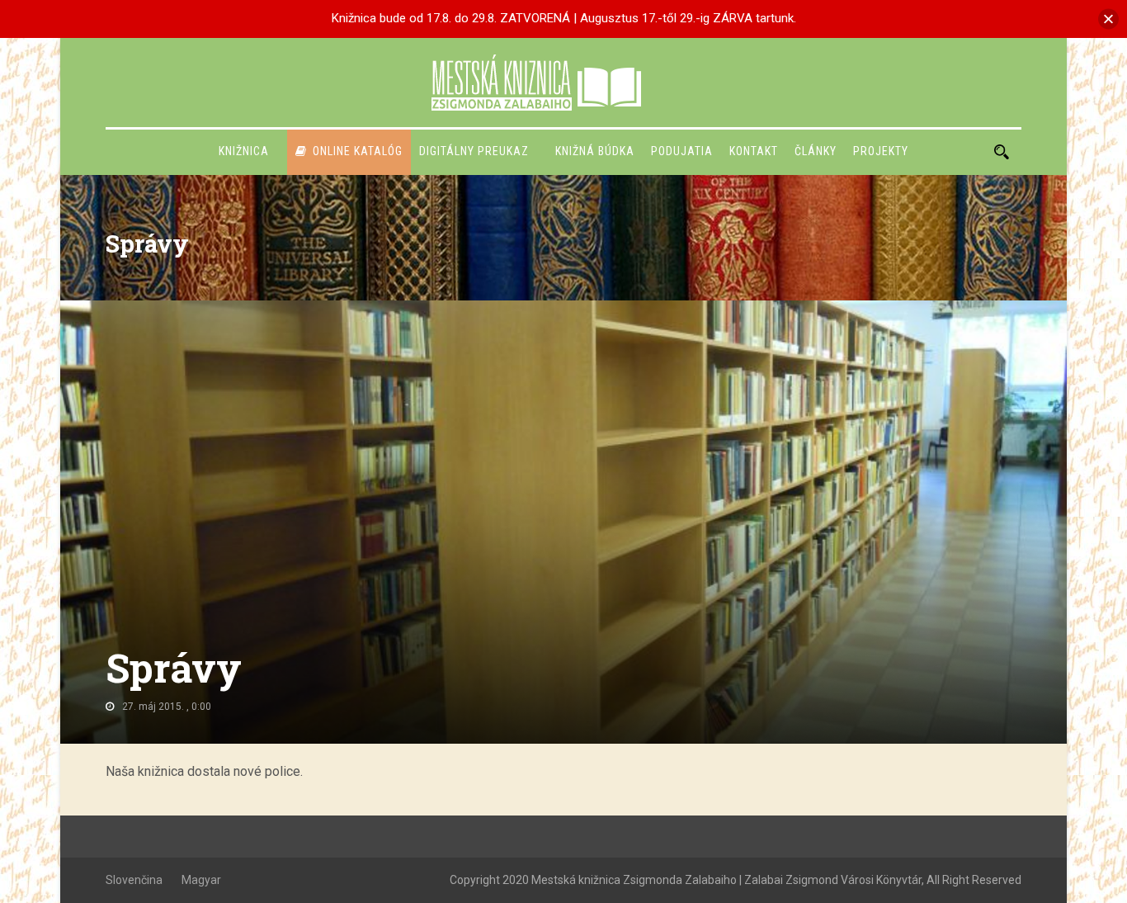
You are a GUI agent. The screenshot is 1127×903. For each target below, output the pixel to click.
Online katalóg (358, 151)
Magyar (201, 879)
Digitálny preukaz (474, 151)
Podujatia (682, 151)
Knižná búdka (594, 151)
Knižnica (244, 151)
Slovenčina (134, 879)
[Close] (1108, 18)
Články (816, 151)
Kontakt (753, 151)
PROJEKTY (880, 151)
